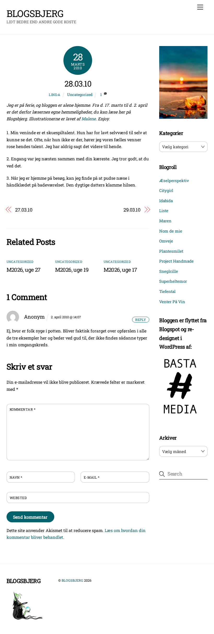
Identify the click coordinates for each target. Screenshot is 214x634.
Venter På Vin (172, 301)
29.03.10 (131, 210)
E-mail (91, 477)
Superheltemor (173, 281)
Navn (16, 477)
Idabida (166, 200)
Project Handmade (176, 261)
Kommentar (23, 409)
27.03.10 (23, 210)
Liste (163, 210)
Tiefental (167, 291)
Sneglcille (168, 271)
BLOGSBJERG (72, 580)
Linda (54, 94)
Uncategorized (80, 94)
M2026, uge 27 (23, 269)
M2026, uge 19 (72, 269)
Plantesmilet (171, 251)
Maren (165, 220)
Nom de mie (170, 231)
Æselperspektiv (174, 180)
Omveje (166, 241)
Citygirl (166, 190)
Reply (140, 320)
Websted (18, 498)
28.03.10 (77, 83)
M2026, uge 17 (120, 269)
